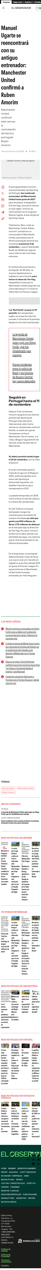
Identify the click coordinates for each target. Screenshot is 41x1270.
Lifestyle (31, 1183)
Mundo (19, 1179)
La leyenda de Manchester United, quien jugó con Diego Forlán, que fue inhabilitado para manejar (20, 813)
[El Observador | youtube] (39, 1155)
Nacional (13, 1172)
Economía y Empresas (11, 1176)
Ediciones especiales (11, 1194)
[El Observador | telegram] (33, 1164)
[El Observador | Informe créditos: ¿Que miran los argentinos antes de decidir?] (36, 993)
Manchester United (26, 788)
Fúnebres (14, 1187)
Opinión (5, 1187)
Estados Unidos (8, 1202)
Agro (26, 1176)
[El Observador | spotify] (38, 1159)
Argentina (21, 1198)
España (31, 1198)
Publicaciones (30, 1194)
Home (3, 1168)
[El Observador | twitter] (25, 1155)
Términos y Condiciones (6, 1261)
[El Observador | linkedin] (33, 1159)
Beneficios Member (26, 1168)
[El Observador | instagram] (34, 1155)
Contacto (5, 1265)
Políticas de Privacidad (5, 1255)
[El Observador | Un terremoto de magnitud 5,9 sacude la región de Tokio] (26, 1047)
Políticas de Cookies (5, 1250)
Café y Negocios (28, 1172)
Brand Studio (7, 1179)
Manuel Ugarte (8, 788)
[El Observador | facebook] (29, 1155)
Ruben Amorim (8, 792)
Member (12, 1168)
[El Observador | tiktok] (28, 1159)
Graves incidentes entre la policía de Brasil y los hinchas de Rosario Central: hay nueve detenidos (20, 822)
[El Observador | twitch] (38, 1164)
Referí (4, 1172)
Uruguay (6, 2)
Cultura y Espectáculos (13, 1183)
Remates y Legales (10, 1191)
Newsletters (7, 1198)
